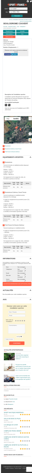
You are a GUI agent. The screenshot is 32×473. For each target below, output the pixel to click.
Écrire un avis (9, 36)
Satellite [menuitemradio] (16, 119)
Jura (18, 26)
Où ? (7, 12)
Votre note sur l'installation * (9, 320)
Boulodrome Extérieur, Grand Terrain (13, 148)
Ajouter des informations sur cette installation (17, 283)
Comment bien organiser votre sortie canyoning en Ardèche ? (22, 356)
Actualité (22, 31)
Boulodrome (8, 146)
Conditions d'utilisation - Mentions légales (13, 468)
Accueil (5, 26)
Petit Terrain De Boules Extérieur (12, 151)
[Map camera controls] (30, 134)
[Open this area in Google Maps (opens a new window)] (7, 142)
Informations (9, 34)
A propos (24, 466)
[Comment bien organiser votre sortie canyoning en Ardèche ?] (9, 356)
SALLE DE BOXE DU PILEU (12, 418)
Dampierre (22, 26)
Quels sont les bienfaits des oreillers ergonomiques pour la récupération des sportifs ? (23, 377)
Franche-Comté (12, 26)
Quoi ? (7, 9)
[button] (20, 130)
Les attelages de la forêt (11, 425)
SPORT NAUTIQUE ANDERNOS (14, 412)
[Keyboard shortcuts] (14, 142)
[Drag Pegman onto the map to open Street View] (30, 140)
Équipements (9, 31)
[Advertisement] (16, 75)
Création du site (25, 468)
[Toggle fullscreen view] (30, 118)
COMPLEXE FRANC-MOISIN (12, 431)
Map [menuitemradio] (8, 119)
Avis (22, 34)
